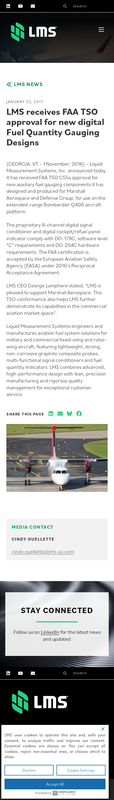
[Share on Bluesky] (69, 414)
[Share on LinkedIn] (51, 414)
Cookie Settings (81, 770)
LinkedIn (50, 631)
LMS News (28, 84)
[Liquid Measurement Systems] (33, 32)
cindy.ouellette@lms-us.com (43, 551)
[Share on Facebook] (79, 414)
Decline (29, 770)
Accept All (55, 784)
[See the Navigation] (101, 29)
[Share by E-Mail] (60, 414)
